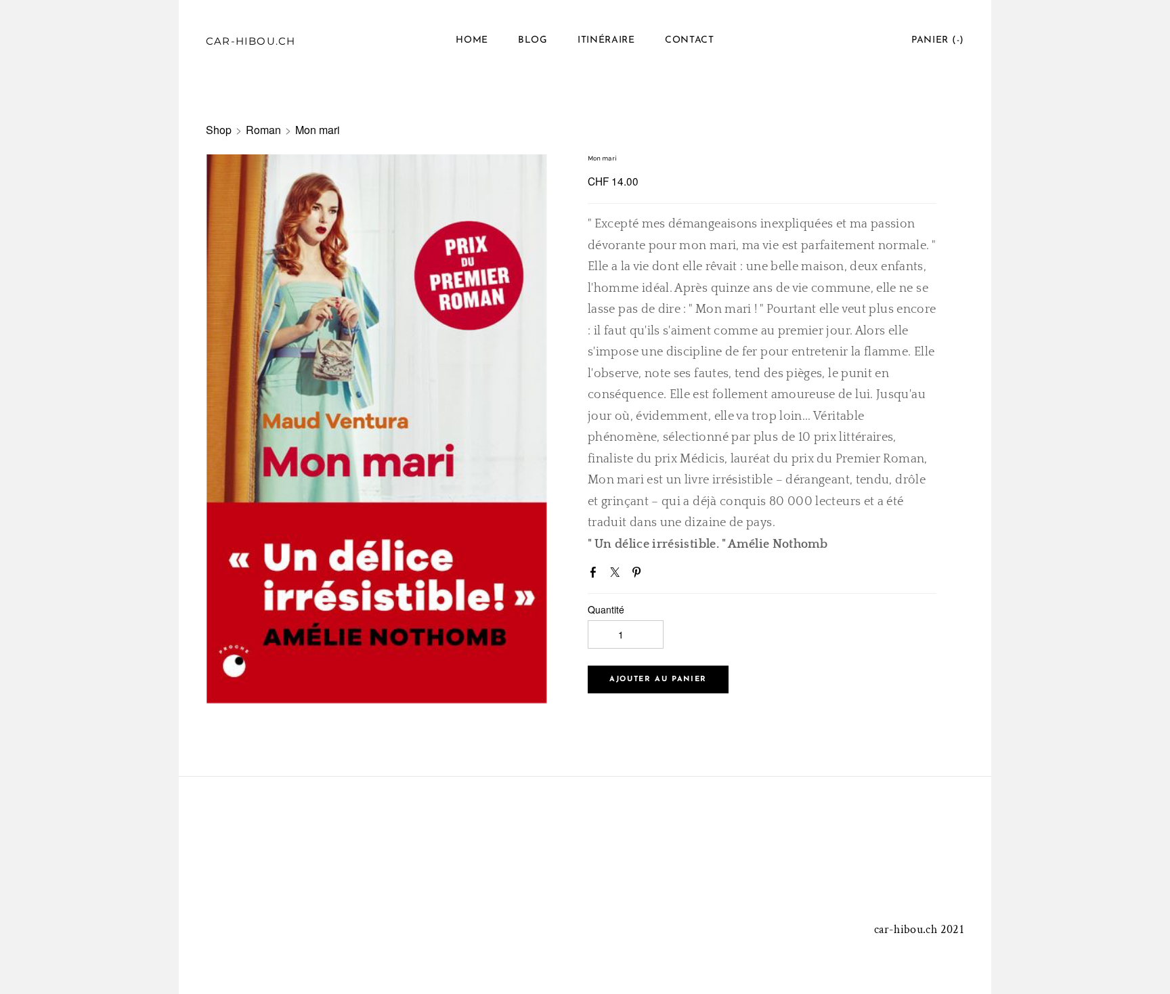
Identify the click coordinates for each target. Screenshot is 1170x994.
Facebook (596, 575)
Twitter (617, 575)
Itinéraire (606, 40)
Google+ (660, 573)
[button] (658, 679)
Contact (689, 40)
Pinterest (639, 575)
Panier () (937, 40)
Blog (533, 40)
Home (472, 40)
